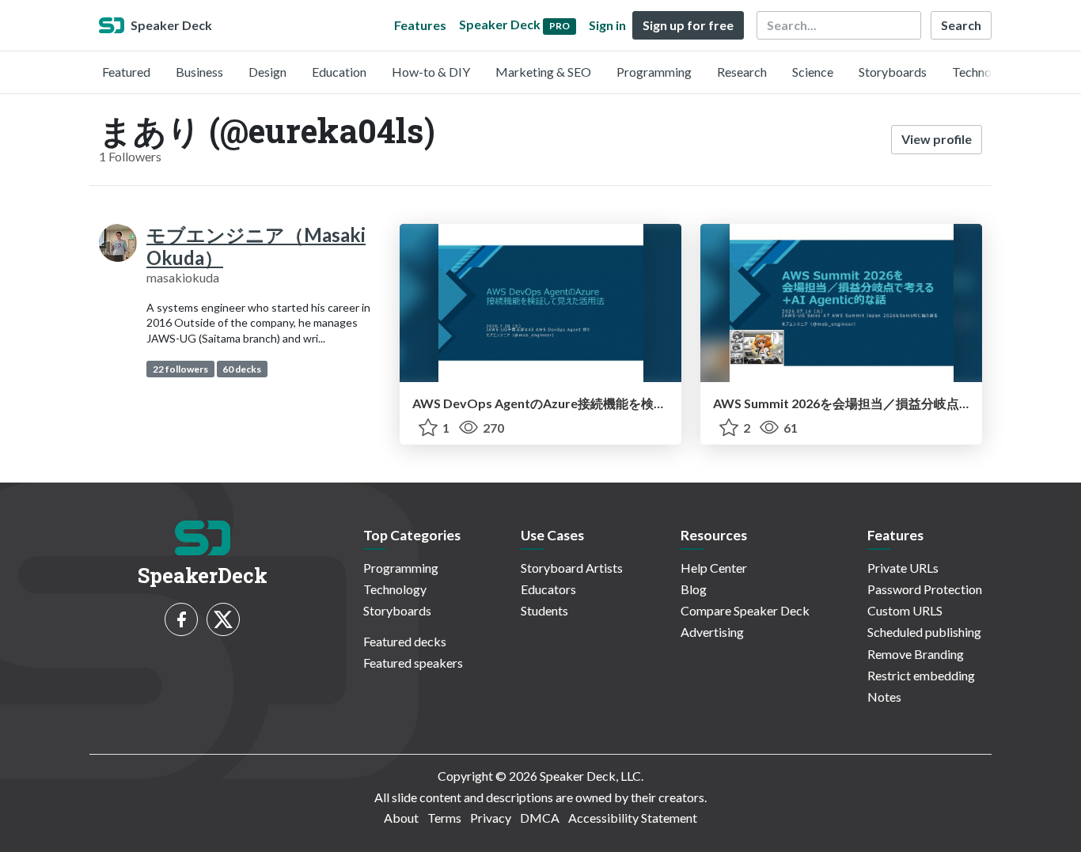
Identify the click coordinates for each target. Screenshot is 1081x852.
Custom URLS (905, 610)
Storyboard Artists (572, 567)
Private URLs (903, 567)
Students (544, 610)
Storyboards (893, 71)
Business (199, 71)
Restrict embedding (921, 675)
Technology (983, 71)
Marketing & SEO (543, 71)
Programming (654, 71)
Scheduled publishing (924, 631)
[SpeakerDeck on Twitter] (223, 619)
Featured (126, 71)
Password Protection (924, 588)
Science (812, 71)
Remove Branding (915, 653)
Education (339, 71)
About (401, 817)
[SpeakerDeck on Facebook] (181, 619)
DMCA (539, 817)
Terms (444, 817)
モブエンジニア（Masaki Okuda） (256, 246)
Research (742, 71)
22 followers (180, 369)
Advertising (712, 631)
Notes (884, 696)
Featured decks (404, 641)
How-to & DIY (431, 71)
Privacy (490, 817)
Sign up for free (688, 24)
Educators (548, 588)
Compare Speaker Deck (745, 610)
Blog (694, 588)
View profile (936, 138)
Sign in (607, 24)
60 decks (241, 369)
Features (420, 24)
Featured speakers (413, 662)
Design (267, 71)
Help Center (714, 567)
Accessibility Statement (632, 817)
